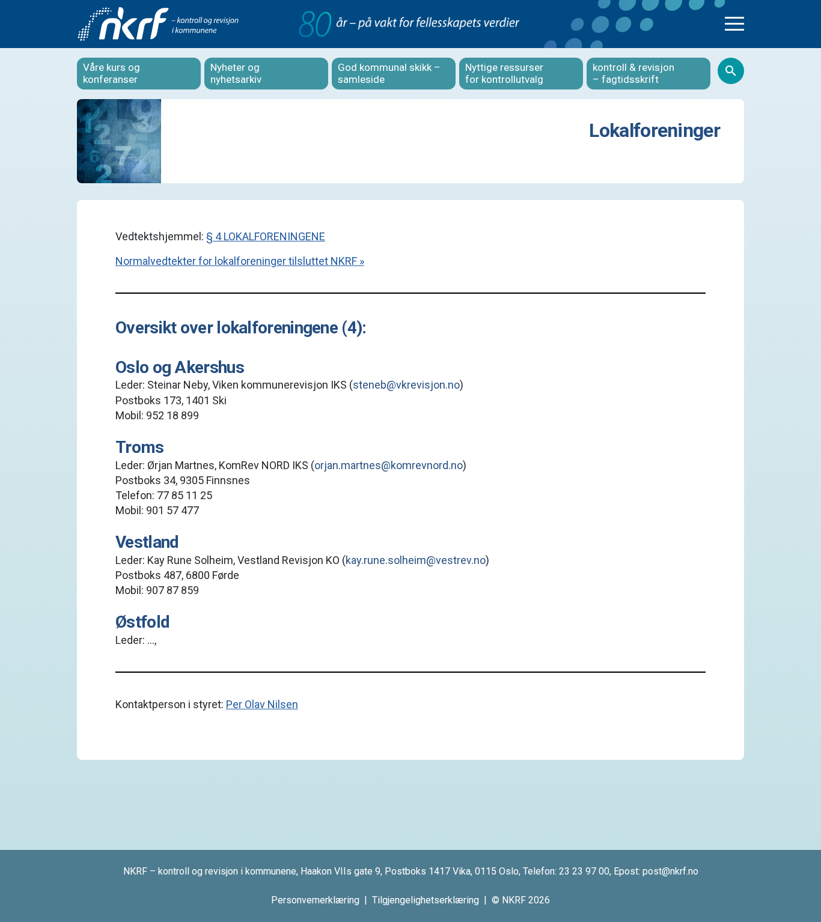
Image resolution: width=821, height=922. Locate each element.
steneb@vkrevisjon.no (406, 384)
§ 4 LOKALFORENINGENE (265, 236)
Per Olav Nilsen (262, 704)
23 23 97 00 (584, 871)
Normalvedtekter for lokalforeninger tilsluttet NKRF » (239, 261)
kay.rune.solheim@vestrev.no (416, 560)
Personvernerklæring (315, 900)
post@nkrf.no (670, 871)
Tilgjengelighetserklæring (425, 900)
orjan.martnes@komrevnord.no (388, 465)
